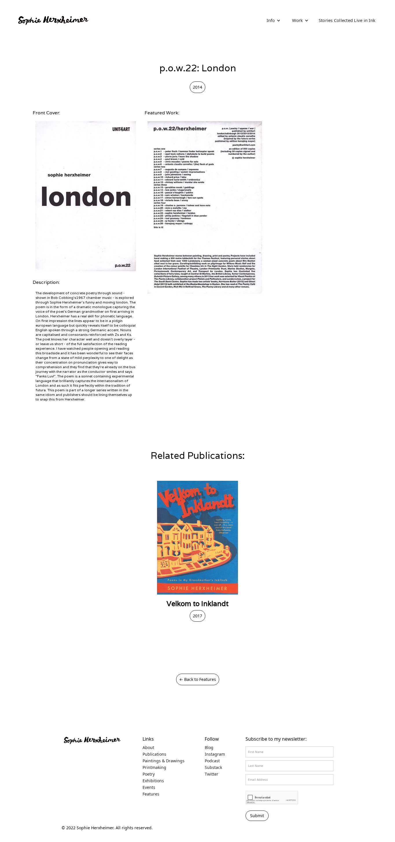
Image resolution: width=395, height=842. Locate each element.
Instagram (215, 754)
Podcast (212, 760)
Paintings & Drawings (163, 760)
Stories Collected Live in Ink (347, 20)
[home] (52, 20)
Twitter (211, 774)
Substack (213, 767)
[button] (273, 20)
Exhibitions (153, 780)
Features (151, 794)
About (148, 747)
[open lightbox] (86, 196)
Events (149, 787)
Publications (154, 754)
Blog (209, 747)
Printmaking (154, 767)
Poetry (149, 774)
